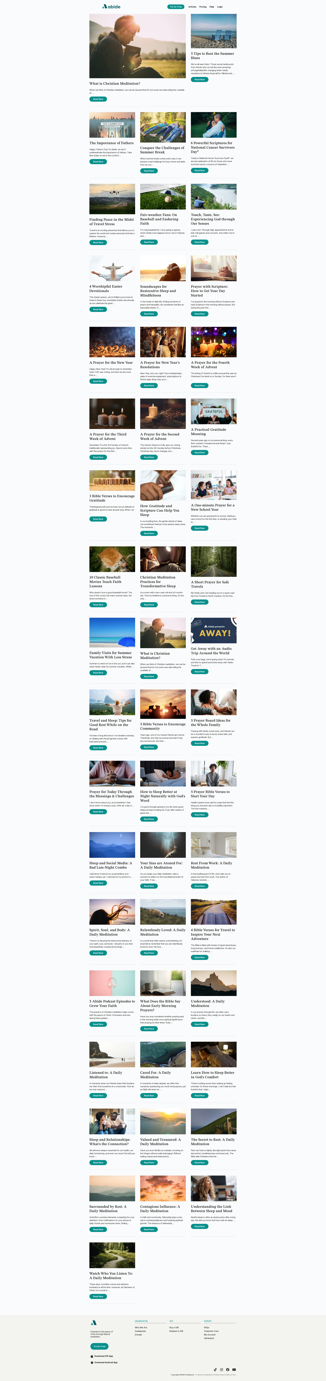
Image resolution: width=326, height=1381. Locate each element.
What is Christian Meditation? (114, 84)
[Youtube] (234, 1369)
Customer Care (211, 1331)
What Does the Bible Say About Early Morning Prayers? (160, 1006)
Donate (138, 1334)
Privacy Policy (219, 1375)
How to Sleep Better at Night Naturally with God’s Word (162, 796)
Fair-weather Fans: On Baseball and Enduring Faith (159, 219)
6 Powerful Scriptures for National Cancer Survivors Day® (213, 148)
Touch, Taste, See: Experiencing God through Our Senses (213, 219)
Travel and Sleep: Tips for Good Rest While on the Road (110, 725)
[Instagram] (221, 1369)
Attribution (209, 1338)
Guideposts (140, 1331)
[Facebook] (227, 1369)
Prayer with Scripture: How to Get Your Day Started (209, 291)
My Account (209, 1334)
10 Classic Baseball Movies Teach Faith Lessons (105, 582)
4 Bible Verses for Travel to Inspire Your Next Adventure (213, 934)
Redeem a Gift (176, 1331)
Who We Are (141, 1327)
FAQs (206, 1327)
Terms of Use (231, 1375)
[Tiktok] (215, 1369)
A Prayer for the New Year (111, 363)
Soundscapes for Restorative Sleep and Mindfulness (158, 291)
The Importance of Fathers (111, 143)
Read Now (99, 98)
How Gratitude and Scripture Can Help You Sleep (159, 510)
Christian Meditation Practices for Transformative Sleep (158, 582)
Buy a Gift (174, 1327)
